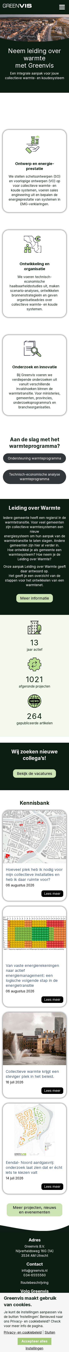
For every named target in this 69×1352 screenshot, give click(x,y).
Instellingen (34, 1348)
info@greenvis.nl (35, 1270)
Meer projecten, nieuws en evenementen (34, 1209)
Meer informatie (34, 598)
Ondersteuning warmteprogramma (34, 458)
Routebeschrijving (34, 1283)
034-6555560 (34, 1275)
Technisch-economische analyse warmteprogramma (34, 477)
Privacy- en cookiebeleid (23, 1332)
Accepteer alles (34, 1341)
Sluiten (50, 1332)
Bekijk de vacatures (34, 773)
